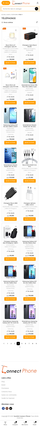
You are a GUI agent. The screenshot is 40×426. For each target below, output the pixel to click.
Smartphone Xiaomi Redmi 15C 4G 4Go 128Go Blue (10, 166)
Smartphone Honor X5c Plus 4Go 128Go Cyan (29, 85)
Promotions (5, 388)
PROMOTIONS (10, 132)
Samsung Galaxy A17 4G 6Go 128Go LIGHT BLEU (10, 126)
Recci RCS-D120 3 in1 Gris (30, 165)
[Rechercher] (36, 8)
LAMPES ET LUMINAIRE (10, 52)
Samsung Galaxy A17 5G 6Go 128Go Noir (10, 282)
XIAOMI (29, 132)
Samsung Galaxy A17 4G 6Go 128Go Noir (30, 282)
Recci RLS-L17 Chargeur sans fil (10, 45)
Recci (10, 54)
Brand (3, 385)
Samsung (10, 134)
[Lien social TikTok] (10, 408)
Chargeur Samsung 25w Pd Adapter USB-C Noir (10, 242)
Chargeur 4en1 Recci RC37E (29, 45)
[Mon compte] (38, 3)
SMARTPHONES (29, 90)
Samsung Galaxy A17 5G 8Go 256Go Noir (30, 242)
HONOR (29, 92)
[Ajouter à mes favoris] (15, 30)
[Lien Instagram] (7, 408)
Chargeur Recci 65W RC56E (10, 203)
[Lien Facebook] (3, 408)
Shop (8, 14)
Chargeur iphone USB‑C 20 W (29, 203)
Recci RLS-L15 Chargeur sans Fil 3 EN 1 (10, 86)
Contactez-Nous (6, 391)
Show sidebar (8, 22)
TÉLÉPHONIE (14, 14)
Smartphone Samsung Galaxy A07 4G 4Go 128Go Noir (29, 322)
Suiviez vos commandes (9, 395)
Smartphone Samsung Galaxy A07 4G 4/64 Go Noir (10, 322)
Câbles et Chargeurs (11, 50)
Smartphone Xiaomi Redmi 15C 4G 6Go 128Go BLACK (29, 126)
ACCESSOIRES (14, 49)
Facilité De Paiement (7, 398)
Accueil (3, 14)
